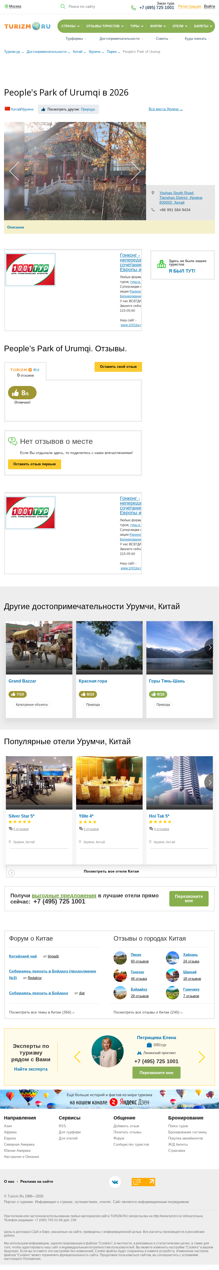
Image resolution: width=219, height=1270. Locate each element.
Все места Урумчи (166, 109)
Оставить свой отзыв (118, 367)
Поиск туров (178, 1126)
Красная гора (93, 681)
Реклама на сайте (36, 1181)
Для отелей (68, 1138)
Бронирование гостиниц (187, 1132)
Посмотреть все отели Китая (111, 871)
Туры (134, 26)
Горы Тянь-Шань (167, 681)
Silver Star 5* (21, 816)
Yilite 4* (86, 816)
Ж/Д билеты (178, 1144)
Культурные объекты (32, 705)
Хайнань (190, 955)
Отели (178, 26)
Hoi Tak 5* (159, 816)
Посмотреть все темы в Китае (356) (42, 1012)
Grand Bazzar (22, 681)
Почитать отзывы (127, 1132)
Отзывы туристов (103, 26)
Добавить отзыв (126, 1126)
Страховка (176, 1151)
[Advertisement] (109, 72)
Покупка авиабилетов (185, 1138)
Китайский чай (23, 956)
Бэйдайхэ (139, 989)
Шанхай (190, 972)
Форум (156, 26)
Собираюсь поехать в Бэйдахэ (38, 993)
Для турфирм (70, 1132)
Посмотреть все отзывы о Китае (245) (148, 1012)
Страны (68, 26)
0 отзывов (21, 829)
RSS (62, 1126)
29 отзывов (140, 996)
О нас (9, 1181)
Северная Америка (19, 1144)
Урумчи (27, 109)
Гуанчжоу (191, 989)
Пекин (136, 955)
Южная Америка (17, 1151)
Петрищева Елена (156, 1037)
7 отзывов (191, 996)
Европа (10, 1138)
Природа (88, 109)
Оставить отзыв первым (34, 464)
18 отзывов (192, 979)
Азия (8, 1126)
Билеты (201, 26)
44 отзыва (139, 979)
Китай (16, 109)
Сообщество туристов (131, 1144)
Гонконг (137, 972)
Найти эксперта (31, 1069)
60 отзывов (140, 961)
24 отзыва (191, 961)
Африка (10, 1132)
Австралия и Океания (21, 1157)
